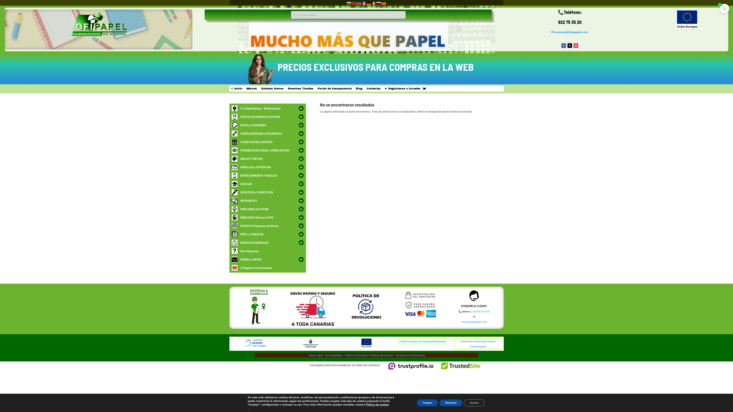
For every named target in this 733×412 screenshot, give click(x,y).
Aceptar (427, 403)
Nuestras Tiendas (300, 88)
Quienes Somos (272, 88)
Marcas (251, 88)
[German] (368, 3)
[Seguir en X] (570, 45)
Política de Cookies (381, 355)
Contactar (373, 88)
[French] (364, 3)
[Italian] (373, 3)
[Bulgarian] (349, 3)
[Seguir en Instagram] (576, 45)
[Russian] (378, 3)
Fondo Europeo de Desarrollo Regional (422, 341)
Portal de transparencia (335, 88)
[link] (480, 311)
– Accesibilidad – (333, 355)
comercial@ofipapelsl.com (571, 32)
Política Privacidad (356, 355)
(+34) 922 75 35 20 (480, 311)
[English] (359, 3)
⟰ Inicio (236, 88)
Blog (359, 88)
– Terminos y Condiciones (409, 355)
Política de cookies (377, 404)
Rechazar (451, 403)
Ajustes (474, 403)
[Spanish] (383, 3)
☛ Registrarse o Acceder (403, 88)
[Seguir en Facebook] (563, 45)
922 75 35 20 (570, 22)
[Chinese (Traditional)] (354, 3)
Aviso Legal (316, 355)
